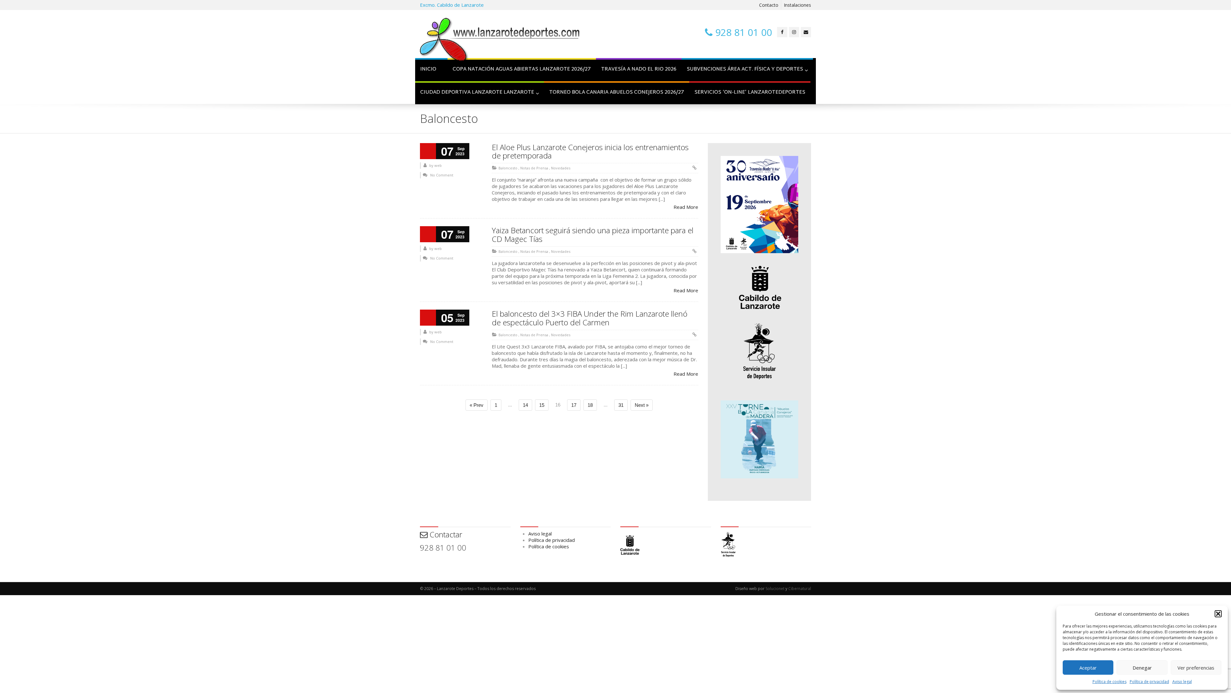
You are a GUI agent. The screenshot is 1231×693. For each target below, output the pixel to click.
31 (621, 405)
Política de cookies (1109, 681)
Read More (686, 207)
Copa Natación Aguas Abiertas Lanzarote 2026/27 (522, 69)
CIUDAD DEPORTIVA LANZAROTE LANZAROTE (477, 92)
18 (590, 405)
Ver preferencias (1195, 667)
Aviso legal (1182, 681)
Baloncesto (507, 168)
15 (541, 405)
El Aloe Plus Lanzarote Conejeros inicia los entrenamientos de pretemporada (590, 151)
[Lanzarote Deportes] (500, 40)
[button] (1218, 614)
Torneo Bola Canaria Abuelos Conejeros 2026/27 (616, 92)
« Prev (476, 405)
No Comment (441, 175)
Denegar (1142, 667)
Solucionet (775, 588)
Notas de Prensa (534, 168)
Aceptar (1088, 667)
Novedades (560, 168)
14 (525, 405)
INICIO (428, 69)
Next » (642, 405)
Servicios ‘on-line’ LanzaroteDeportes (749, 92)
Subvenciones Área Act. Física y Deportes (745, 69)
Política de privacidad (1149, 681)
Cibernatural (799, 588)
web (438, 165)
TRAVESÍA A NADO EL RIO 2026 (638, 69)
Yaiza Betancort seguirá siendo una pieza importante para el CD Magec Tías (592, 234)
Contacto (768, 5)
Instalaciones (797, 5)
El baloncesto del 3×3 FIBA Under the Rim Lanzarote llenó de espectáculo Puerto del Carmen (589, 317)
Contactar (445, 534)
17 (573, 405)
